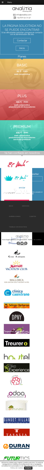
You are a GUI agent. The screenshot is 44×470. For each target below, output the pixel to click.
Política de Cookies (16, 468)
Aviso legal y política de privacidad (22, 193)
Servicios (25, 206)
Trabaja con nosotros (18, 227)
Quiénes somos (14, 216)
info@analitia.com (23, 15)
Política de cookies (34, 239)
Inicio (22, 48)
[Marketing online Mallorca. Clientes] (22, 161)
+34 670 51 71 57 (24, 18)
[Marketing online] (22, 10)
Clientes (32, 216)
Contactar (22, 40)
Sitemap (22, 245)
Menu (9, 2)
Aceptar (28, 468)
